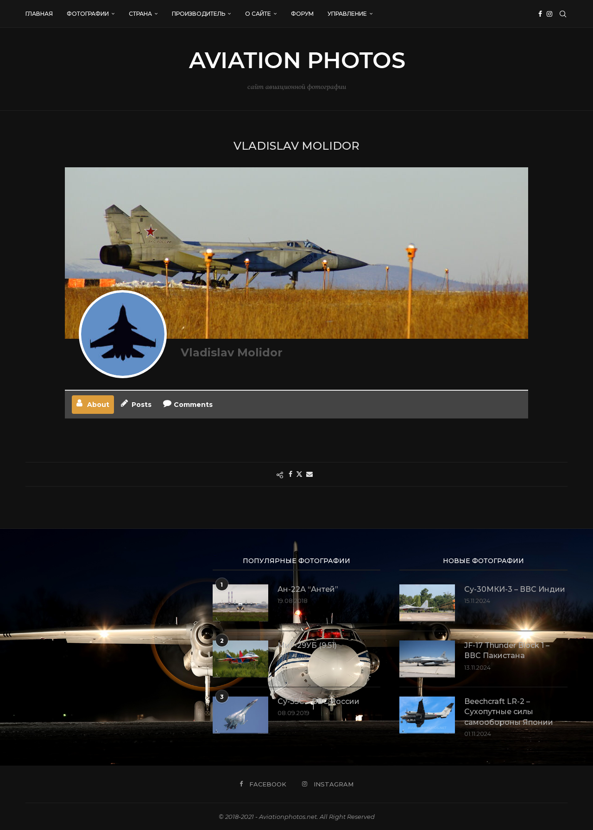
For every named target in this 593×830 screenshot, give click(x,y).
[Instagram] (549, 13)
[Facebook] (540, 13)
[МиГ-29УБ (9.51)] (240, 659)
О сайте (258, 13)
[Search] (563, 13)
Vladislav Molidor (232, 352)
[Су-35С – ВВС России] (240, 715)
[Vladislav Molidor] (123, 334)
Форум (302, 13)
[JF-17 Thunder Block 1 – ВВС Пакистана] (427, 659)
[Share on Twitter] (299, 474)
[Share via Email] (309, 474)
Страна (140, 13)
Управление (347, 13)
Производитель (198, 13)
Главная (39, 13)
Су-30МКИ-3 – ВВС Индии (514, 589)
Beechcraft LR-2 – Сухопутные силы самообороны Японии (508, 712)
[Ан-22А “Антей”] (240, 602)
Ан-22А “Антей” (308, 589)
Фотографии (88, 13)
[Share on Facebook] (290, 474)
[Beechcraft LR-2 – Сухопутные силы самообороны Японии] (427, 715)
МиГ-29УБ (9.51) (307, 645)
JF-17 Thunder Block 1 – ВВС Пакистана (506, 650)
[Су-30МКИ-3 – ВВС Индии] (427, 602)
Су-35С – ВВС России (319, 701)
